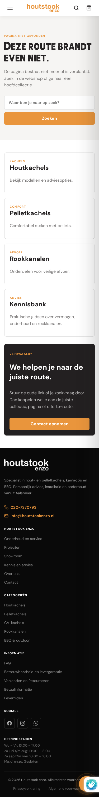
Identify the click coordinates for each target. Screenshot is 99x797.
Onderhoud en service (23, 538)
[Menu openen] (10, 8)
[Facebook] (9, 723)
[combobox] (49, 102)
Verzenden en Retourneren (26, 680)
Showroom (13, 556)
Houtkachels (14, 605)
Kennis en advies (18, 565)
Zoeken (49, 118)
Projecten (12, 547)
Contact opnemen (50, 424)
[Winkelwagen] (89, 8)
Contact (11, 582)
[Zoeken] (76, 8)
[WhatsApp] (36, 723)
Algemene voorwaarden (67, 788)
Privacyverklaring (26, 788)
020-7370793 (23, 507)
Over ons (12, 573)
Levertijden (13, 698)
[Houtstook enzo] (43, 8)
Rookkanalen (15, 631)
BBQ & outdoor (17, 640)
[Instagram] (22, 723)
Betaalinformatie (18, 689)
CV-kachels (14, 622)
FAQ (7, 663)
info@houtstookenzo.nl (32, 515)
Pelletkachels (15, 614)
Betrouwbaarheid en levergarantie (33, 671)
